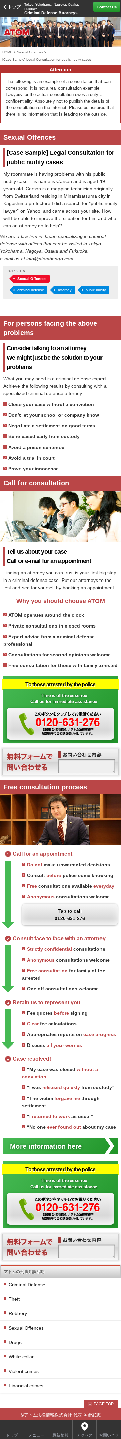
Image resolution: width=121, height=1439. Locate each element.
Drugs (15, 1342)
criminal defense (30, 290)
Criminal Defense (27, 1284)
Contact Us (107, 7)
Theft (14, 1299)
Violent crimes (24, 1371)
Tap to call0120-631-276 (70, 914)
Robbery (18, 1313)
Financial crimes (26, 1385)
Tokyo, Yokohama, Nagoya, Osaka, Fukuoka (51, 9)
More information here (46, 1146)
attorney (65, 290)
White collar (21, 1356)
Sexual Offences (30, 52)
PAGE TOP (104, 1404)
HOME (7, 52)
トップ (14, 6)
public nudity (96, 290)
